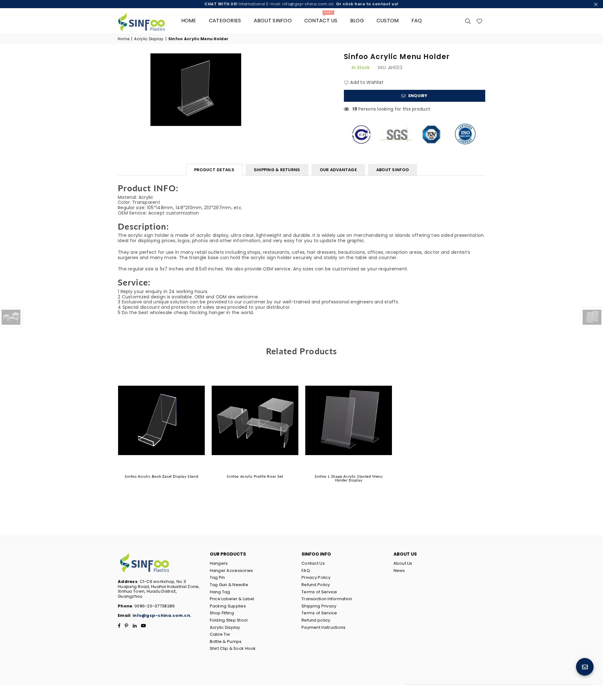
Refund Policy (316, 585)
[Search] (468, 20)
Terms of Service (319, 592)
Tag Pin (217, 577)
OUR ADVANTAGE (338, 170)
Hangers (219, 563)
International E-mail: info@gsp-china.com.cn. (301, 4)
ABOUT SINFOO (392, 170)
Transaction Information (327, 599)
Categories (225, 20)
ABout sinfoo (273, 20)
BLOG (357, 20)
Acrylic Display (148, 39)
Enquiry (417, 96)
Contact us (321, 18)
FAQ (416, 20)
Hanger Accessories (231, 571)
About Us (403, 563)
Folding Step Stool (229, 620)
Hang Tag (220, 592)
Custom (388, 20)
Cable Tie (220, 634)
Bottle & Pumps (226, 641)
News (399, 571)
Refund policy (316, 620)
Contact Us (313, 563)
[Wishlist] (479, 20)
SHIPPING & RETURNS (277, 170)
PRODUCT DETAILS (214, 170)
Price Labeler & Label (232, 599)
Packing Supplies (228, 606)
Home (188, 20)
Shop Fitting (222, 613)
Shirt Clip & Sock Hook (233, 648)
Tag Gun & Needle (229, 585)
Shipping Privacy (319, 606)
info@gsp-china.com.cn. (162, 615)
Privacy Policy (316, 577)
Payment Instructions (324, 627)
